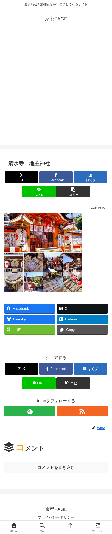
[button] (73, 191)
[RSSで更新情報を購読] (82, 411)
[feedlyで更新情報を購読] (29, 411)
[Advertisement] (56, 89)
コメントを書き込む (56, 467)
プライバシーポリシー (56, 517)
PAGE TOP (103, 513)
